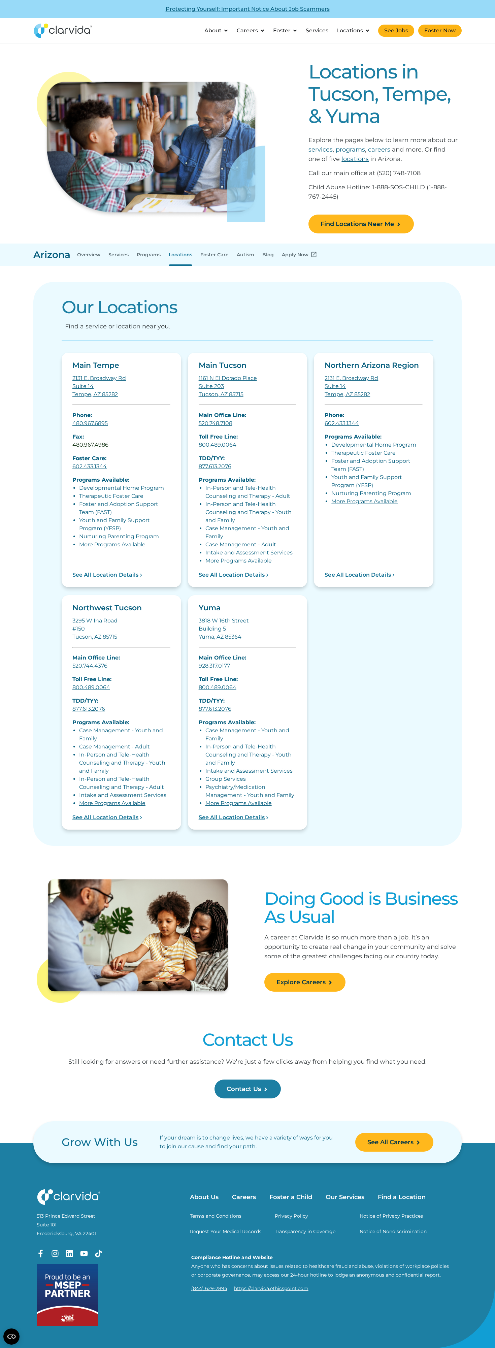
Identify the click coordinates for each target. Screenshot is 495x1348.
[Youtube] (84, 1253)
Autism (245, 255)
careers (379, 149)
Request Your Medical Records (225, 1231)
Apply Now (295, 255)
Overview (88, 255)
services (320, 149)
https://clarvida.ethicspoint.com (271, 1288)
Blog (268, 255)
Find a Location (402, 1197)
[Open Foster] (295, 31)
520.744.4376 (89, 666)
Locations (180, 255)
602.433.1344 (89, 466)
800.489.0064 (217, 445)
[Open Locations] (367, 31)
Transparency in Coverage (305, 1231)
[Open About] (226, 31)
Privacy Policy (291, 1216)
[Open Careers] (262, 31)
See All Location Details (105, 575)
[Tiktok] (98, 1253)
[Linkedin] (69, 1253)
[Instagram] (55, 1253)
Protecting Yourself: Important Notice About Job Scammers (248, 9)
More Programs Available (112, 544)
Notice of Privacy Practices (391, 1216)
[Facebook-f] (40, 1253)
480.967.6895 (90, 423)
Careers (244, 1197)
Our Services (345, 1197)
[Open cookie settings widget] (11, 1336)
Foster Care (214, 255)
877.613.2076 (215, 466)
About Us (204, 1197)
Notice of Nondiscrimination (393, 1231)
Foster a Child (290, 1197)
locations (355, 159)
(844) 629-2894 (209, 1288)
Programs (149, 255)
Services (118, 255)
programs (350, 149)
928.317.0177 (214, 666)
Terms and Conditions (215, 1216)
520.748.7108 (215, 423)
